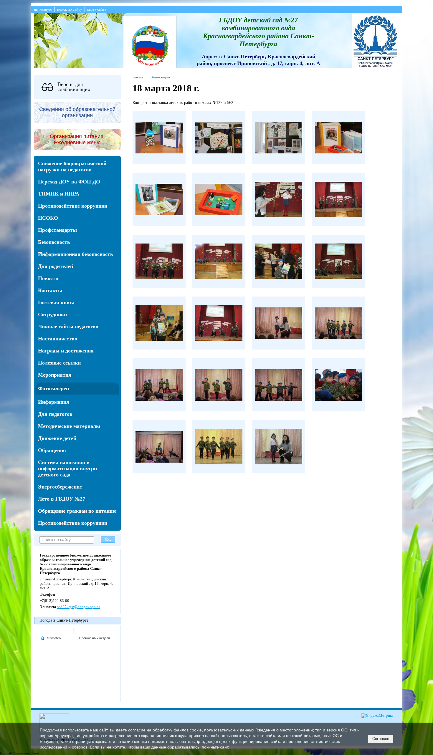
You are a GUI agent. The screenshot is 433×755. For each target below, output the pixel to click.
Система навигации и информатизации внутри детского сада (67, 468)
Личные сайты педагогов (68, 327)
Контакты (50, 290)
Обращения (52, 450)
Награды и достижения (66, 351)
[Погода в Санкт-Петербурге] (76, 633)
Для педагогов (55, 414)
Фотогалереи (53, 388)
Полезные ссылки (59, 363)
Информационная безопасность (75, 254)
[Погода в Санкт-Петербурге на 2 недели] (94, 638)
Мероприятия (54, 375)
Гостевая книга (56, 302)
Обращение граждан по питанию (77, 511)
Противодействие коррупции (72, 206)
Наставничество (57, 339)
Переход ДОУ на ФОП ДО (69, 182)
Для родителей (55, 266)
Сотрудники (52, 314)
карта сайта (96, 9)
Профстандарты (57, 230)
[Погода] (50, 638)
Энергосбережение (60, 487)
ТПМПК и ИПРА (58, 194)
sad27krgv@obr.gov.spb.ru (78, 607)
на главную (43, 9)
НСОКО (48, 218)
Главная (138, 77)
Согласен (380, 738)
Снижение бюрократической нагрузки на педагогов (72, 166)
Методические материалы (69, 426)
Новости (48, 278)
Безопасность (54, 242)
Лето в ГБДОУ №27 (61, 499)
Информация (53, 402)
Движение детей (57, 438)
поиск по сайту (69, 9)
